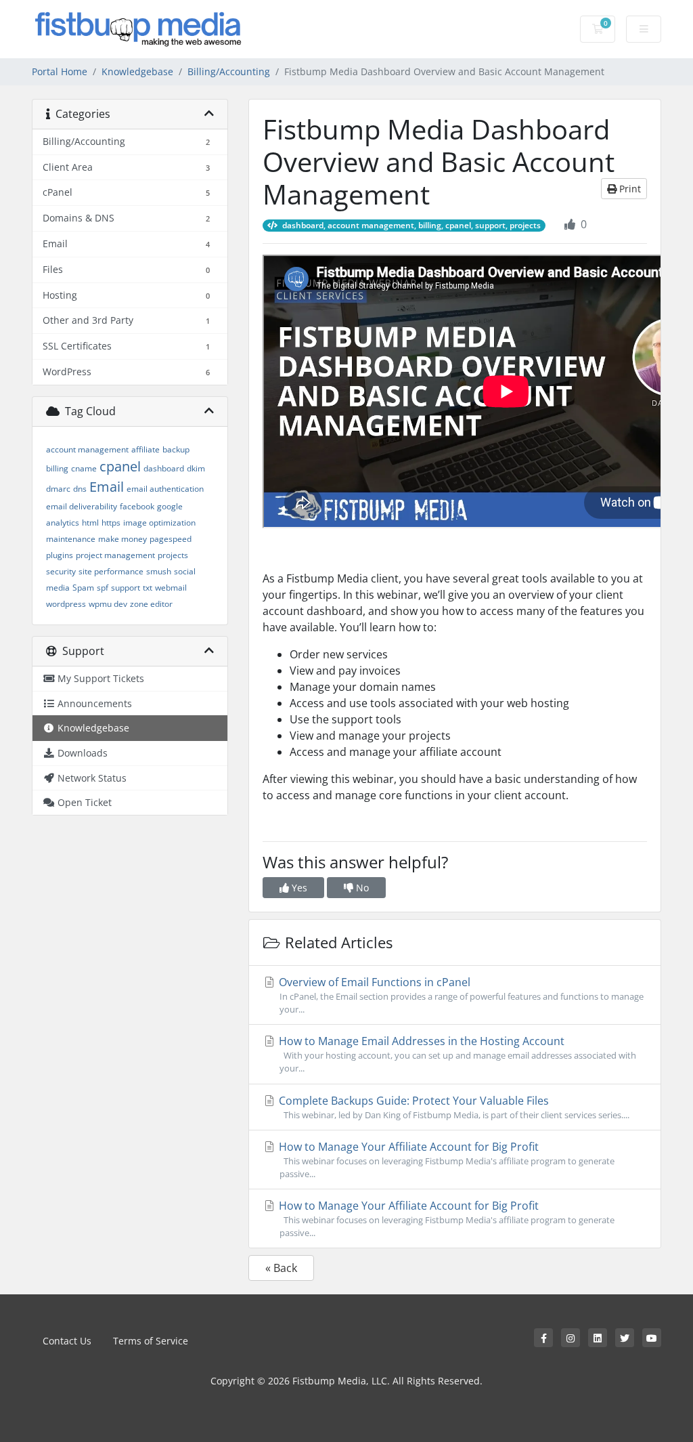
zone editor (151, 604)
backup (175, 449)
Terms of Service (150, 1340)
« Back (281, 1267)
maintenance (70, 539)
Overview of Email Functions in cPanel (460, 995)
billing (57, 468)
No (361, 887)
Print (629, 188)
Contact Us (67, 1340)
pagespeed (171, 539)
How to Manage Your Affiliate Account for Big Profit (445, 1159)
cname (84, 468)
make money (122, 539)
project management (115, 555)
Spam (83, 587)
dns (80, 488)
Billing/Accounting (228, 71)
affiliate (145, 449)
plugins (59, 555)
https (111, 522)
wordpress (66, 604)
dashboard (163, 468)
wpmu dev (108, 604)
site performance (111, 571)
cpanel (120, 466)
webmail (171, 587)
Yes (298, 887)
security (61, 571)
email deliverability (81, 506)
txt (147, 587)
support (125, 587)
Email (106, 487)
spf (102, 587)
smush (158, 571)
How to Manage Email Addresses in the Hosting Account (456, 1054)
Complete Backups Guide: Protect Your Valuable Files (452, 1107)
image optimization (159, 522)
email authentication (165, 488)
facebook (137, 506)
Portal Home (59, 71)
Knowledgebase (137, 71)
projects (173, 555)
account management (87, 449)
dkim (196, 468)
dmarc (58, 488)
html (90, 522)
